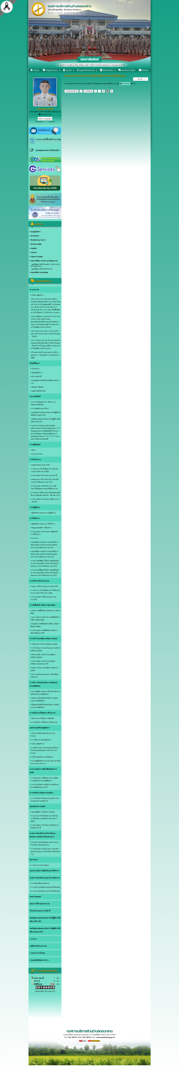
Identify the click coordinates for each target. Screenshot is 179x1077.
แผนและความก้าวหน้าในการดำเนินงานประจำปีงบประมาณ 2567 (45, 480)
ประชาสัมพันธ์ (35, 396)
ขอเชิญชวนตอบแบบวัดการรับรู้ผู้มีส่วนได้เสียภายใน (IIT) (45, 919)
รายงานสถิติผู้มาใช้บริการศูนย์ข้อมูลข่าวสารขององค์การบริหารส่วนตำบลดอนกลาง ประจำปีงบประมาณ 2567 (45, 572)
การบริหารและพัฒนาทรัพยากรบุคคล (43, 638)
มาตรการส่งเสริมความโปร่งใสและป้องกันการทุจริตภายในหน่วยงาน (43, 835)
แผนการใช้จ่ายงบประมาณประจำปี (44, 586)
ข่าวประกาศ (34, 290)
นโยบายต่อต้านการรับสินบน (42, 757)
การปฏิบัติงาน (35, 507)
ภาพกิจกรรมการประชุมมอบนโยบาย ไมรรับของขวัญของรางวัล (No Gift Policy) (45, 750)
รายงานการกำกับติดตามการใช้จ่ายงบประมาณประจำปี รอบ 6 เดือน (45, 591)
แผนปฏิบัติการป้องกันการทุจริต (43, 812)
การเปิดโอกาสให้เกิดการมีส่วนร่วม (42, 713)
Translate (52, 122)
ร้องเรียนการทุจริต (128, 70)
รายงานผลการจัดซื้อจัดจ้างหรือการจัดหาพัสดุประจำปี (44, 631)
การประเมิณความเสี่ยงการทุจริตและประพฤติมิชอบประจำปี (45, 786)
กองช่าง (33, 252)
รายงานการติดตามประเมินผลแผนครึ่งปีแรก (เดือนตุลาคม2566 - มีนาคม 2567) (45, 494)
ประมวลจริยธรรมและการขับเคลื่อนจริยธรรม (44, 675)
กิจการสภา (34, 860)
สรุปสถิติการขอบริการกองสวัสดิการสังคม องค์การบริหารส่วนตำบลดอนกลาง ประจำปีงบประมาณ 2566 (44, 554)
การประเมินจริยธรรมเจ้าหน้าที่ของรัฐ (45, 891)
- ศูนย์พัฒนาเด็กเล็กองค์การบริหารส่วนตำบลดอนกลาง (45, 265)
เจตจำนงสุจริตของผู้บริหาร (40, 728)
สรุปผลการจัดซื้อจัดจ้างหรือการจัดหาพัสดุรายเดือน (45, 625)
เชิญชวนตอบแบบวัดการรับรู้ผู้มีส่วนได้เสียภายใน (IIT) (45, 420)
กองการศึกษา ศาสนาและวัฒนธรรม (44, 261)
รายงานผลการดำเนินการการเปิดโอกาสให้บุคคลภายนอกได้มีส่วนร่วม (44, 487)
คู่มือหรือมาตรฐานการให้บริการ (43, 524)
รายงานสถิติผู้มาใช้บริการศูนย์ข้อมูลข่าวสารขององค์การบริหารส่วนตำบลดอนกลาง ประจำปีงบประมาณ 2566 (45, 563)
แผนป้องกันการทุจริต (37, 806)
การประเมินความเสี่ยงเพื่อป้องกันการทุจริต (43, 770)
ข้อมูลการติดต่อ (37, 387)
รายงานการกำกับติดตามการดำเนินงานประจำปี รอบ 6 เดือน (44, 470)
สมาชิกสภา (34, 236)
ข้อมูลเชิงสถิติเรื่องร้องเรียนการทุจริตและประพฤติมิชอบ (45, 706)
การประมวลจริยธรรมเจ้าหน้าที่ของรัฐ (45, 887)
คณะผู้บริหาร (35, 232)
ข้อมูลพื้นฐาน (35, 363)
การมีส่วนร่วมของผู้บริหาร (41, 740)
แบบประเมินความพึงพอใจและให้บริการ (44, 871)
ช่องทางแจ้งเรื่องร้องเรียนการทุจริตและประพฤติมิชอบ (44, 699)
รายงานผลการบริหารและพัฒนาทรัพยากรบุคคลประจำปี (43, 662)
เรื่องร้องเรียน (107, 70)
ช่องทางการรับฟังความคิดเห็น (42, 718)
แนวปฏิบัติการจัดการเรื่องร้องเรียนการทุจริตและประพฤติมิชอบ (45, 693)
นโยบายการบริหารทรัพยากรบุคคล (44, 644)
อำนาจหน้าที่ (36, 376)
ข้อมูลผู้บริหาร (36, 372)
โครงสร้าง (35, 369)
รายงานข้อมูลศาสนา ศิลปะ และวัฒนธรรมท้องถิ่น (43, 403)
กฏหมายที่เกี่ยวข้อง (38, 391)
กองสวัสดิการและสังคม (39, 272)
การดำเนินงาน (35, 459)
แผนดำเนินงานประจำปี (40, 465)
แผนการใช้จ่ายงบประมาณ (40, 904)
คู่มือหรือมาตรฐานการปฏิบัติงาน (43, 513)
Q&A (33, 450)
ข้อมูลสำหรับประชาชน (86, 70)
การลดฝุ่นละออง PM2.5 (40, 408)
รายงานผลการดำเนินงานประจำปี (44, 475)
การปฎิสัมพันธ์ (35, 444)
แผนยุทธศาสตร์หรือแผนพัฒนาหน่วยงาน (45, 381)
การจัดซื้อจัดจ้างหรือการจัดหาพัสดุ (42, 605)
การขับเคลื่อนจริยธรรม (40, 883)
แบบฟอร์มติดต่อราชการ (39, 960)
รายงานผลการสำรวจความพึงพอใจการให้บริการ (44, 533)
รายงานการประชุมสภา (40, 865)
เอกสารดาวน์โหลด (37, 953)
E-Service (35, 538)
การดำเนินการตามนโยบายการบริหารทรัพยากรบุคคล (45, 649)
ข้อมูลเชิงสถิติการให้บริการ (41, 528)
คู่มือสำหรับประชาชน (38, 946)
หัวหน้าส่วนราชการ (38, 240)
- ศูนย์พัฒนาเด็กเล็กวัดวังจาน (41, 269)
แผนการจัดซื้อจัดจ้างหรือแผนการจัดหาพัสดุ (46, 612)
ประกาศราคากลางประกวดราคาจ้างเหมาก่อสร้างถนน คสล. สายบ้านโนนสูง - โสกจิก (45, 333)
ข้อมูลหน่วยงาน (52, 70)
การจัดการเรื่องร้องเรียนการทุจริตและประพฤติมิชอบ (44, 684)
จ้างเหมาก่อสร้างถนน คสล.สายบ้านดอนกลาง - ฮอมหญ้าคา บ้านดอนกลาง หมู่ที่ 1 (45, 355)
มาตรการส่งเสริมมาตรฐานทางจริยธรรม (45, 878)
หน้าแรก (36, 70)
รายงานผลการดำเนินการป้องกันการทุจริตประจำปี (45, 826)
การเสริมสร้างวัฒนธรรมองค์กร (41, 793)
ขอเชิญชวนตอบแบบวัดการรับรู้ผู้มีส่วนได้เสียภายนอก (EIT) (46, 413)
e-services (33, 939)
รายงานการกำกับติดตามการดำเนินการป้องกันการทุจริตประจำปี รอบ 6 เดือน (44, 818)
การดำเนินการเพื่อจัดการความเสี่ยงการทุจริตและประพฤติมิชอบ (44, 779)
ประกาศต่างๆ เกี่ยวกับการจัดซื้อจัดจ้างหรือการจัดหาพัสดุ (45, 618)
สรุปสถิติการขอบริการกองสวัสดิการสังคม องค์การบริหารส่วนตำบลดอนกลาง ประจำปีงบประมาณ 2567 (44, 544)
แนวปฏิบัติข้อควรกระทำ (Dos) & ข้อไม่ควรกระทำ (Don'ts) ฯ (46, 762)
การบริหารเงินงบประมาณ (39, 581)
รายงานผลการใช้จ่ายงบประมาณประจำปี (43, 598)
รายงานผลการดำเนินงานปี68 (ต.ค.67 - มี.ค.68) (45, 500)
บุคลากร (68, 70)
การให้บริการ (35, 518)
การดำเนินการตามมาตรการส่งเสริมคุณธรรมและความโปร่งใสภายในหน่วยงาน (45, 851)
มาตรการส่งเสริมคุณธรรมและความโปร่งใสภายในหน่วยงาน (45, 843)
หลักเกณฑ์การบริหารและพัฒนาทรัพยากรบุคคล (43, 656)
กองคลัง (33, 248)
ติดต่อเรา (145, 70)
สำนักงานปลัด (35, 244)
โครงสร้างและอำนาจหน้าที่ (40, 911)
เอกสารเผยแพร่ (35, 897)
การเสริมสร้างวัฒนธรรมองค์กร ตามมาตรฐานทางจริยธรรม (45, 799)
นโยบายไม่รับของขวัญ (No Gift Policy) (43, 734)
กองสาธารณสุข (36, 257)
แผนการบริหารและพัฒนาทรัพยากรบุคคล (44, 669)
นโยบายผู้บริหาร (37, 295)
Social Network (36, 454)
